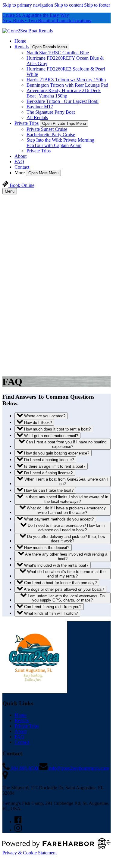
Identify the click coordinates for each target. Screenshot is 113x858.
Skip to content (68, 5)
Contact (21, 167)
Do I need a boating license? (48, 460)
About (20, 156)
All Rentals (37, 117)
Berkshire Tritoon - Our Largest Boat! (63, 101)
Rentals (21, 720)
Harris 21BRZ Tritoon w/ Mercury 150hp (66, 79)
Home (20, 41)
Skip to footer (97, 5)
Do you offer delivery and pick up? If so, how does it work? (65, 538)
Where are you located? (44, 416)
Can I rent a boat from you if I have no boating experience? (65, 444)
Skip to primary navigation (27, 5)
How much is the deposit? (46, 547)
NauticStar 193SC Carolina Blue (58, 52)
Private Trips (39, 150)
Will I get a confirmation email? (50, 435)
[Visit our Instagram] (18, 829)
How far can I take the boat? (48, 490)
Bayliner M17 (40, 106)
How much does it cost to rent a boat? (57, 429)
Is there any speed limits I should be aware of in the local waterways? (65, 499)
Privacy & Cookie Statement (29, 852)
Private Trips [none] (26, 123)
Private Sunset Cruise (47, 129)
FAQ (19, 161)
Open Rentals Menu (49, 47)
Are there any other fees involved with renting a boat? (65, 556)
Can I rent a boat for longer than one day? (60, 582)
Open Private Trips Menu (64, 123)
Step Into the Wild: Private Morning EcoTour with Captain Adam (60, 142)
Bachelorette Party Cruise (51, 134)
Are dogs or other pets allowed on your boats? (63, 589)
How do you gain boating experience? (56, 453)
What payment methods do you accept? (58, 519)
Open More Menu (43, 173)
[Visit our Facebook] (17, 821)
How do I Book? (37, 422)
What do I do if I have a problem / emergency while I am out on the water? (66, 510)
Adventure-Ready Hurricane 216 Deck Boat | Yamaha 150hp (64, 93)
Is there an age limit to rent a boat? (54, 466)
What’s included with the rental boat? (55, 565)
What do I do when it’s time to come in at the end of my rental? (65, 573)
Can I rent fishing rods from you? (52, 606)
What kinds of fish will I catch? (50, 613)
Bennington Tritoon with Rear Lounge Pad (67, 85)
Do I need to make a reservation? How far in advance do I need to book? (66, 527)
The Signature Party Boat (51, 112)
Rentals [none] (21, 46)
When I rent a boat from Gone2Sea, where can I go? (65, 481)
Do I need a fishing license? (48, 472)
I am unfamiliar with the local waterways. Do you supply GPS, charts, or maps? (66, 597)
